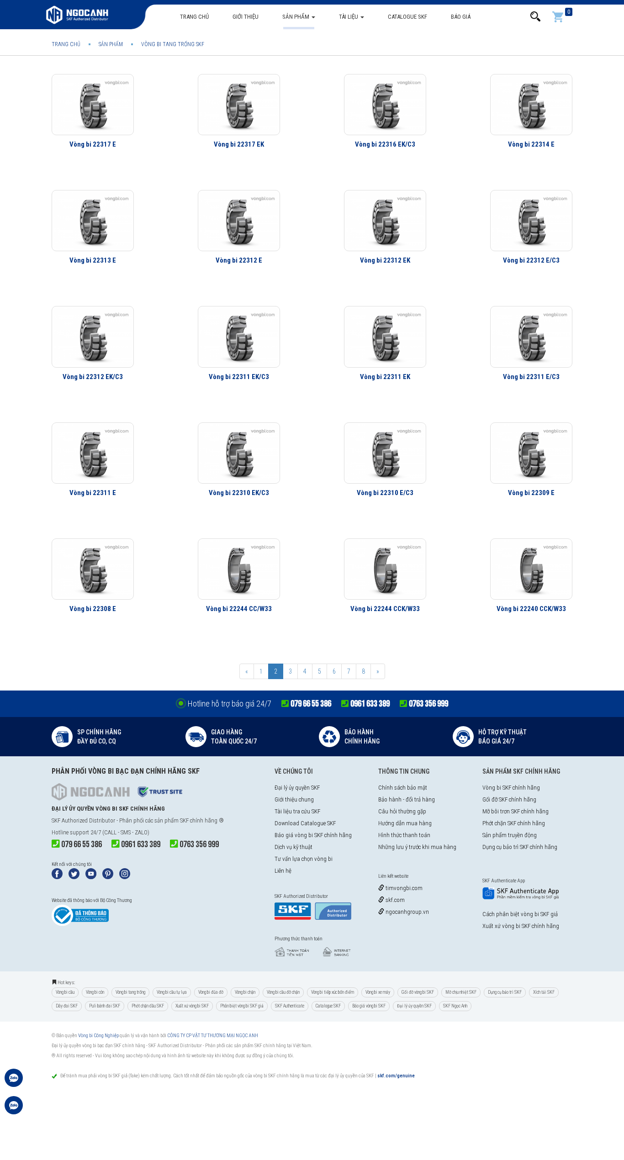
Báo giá (461, 16)
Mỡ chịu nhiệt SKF (460, 992)
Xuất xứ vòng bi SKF (192, 1005)
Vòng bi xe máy (377, 992)
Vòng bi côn (95, 992)
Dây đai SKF (67, 1005)
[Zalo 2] (14, 1109)
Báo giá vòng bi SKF (369, 1005)
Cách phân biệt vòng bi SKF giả (520, 914)
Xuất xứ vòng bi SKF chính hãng (520, 926)
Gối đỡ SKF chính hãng (509, 799)
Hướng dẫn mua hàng (405, 823)
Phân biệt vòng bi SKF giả (242, 1005)
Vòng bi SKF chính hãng (511, 787)
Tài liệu (349, 16)
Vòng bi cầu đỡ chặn (283, 992)
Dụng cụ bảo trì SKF (505, 992)
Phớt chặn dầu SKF (148, 1005)
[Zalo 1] (14, 1082)
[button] (535, 17)
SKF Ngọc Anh (455, 1005)
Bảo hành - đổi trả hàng (406, 799)
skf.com (394, 899)
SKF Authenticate (289, 1005)
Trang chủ (194, 16)
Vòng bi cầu (65, 992)
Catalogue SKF (407, 16)
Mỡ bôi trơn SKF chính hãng (515, 811)
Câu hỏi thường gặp (402, 811)
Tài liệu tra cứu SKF (297, 811)
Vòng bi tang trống (130, 992)
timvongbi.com (403, 888)
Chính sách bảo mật (402, 787)
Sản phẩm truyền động (509, 835)
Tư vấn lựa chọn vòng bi (304, 858)
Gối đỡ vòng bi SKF (418, 992)
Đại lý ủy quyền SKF (297, 787)
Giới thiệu (246, 16)
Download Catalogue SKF (305, 823)
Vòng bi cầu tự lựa (172, 992)
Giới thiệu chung (294, 799)
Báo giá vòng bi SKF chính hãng (313, 835)
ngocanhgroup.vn (406, 911)
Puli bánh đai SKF (104, 1005)
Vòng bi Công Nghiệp (98, 1036)
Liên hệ (283, 870)
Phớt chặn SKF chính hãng (513, 823)
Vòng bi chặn (245, 992)
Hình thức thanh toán (404, 835)
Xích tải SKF (544, 992)
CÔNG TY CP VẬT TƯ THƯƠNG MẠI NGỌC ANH (212, 1036)
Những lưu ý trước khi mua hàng (417, 847)
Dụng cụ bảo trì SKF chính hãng (519, 847)
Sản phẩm (296, 16)
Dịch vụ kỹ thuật (293, 847)
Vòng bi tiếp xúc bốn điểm (332, 992)
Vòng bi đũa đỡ (210, 992)
